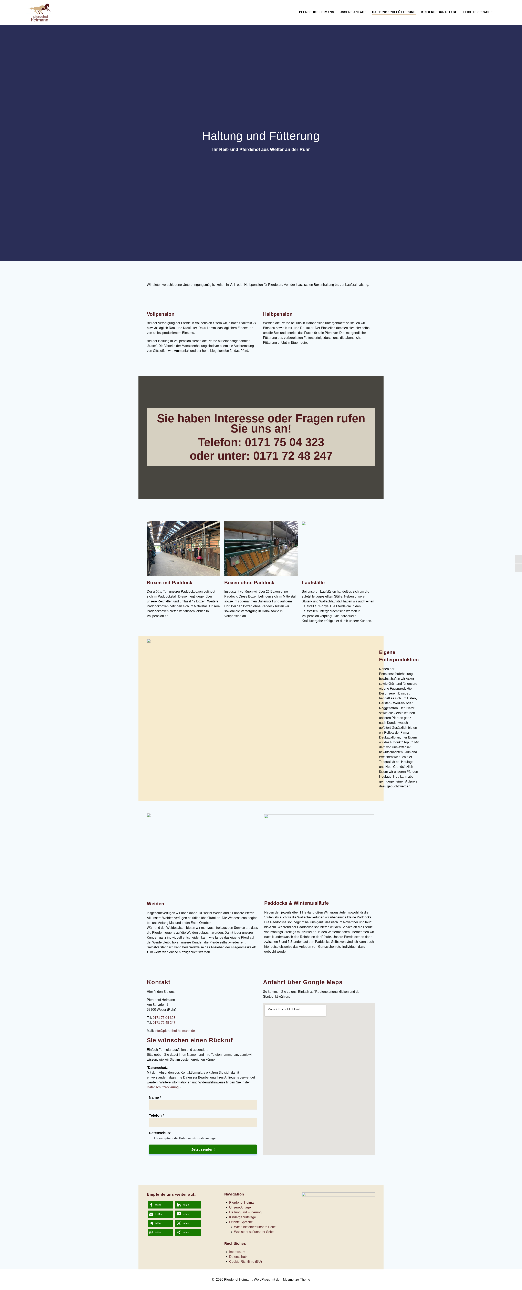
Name (155, 1097)
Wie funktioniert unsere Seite (255, 1227)
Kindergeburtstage (439, 12)
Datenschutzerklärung (163, 1087)
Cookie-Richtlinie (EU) (245, 1261)
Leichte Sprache (478, 12)
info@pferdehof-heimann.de (175, 1030)
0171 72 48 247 (293, 455)
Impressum (237, 1252)
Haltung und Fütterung (394, 12)
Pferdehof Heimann (316, 12)
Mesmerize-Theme (296, 1279)
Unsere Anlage (353, 12)
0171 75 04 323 (284, 442)
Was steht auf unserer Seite (254, 1232)
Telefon (156, 1115)
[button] (160, 1205)
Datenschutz (160, 1133)
